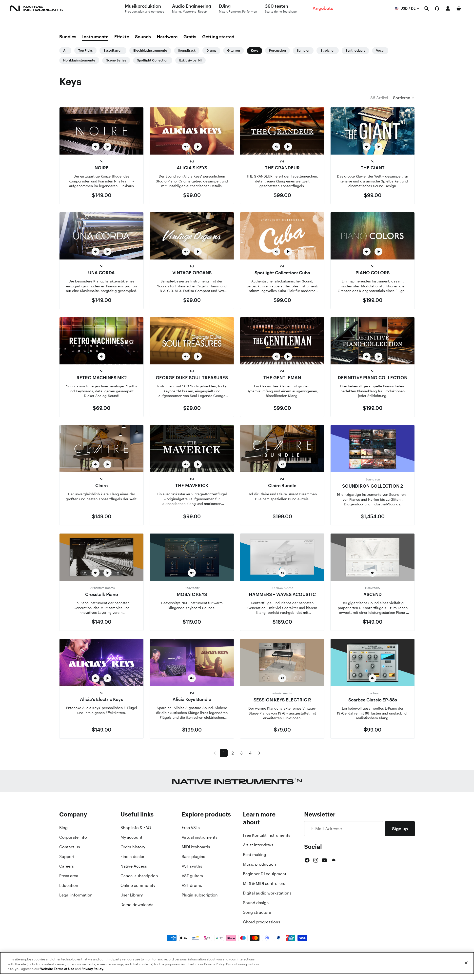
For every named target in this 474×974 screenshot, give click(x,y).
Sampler (303, 50)
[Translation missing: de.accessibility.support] (437, 8)
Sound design (256, 903)
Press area (68, 876)
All (65, 50)
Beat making (254, 854)
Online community (137, 885)
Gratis (189, 36)
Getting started (218, 36)
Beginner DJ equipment (264, 874)
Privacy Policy (92, 969)
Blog (63, 828)
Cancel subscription (139, 876)
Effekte (121, 36)
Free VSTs (191, 828)
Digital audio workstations (267, 893)
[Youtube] (324, 860)
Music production (259, 864)
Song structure (257, 912)
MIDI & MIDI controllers (264, 883)
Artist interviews (258, 845)
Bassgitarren (112, 50)
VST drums (192, 885)
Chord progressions (261, 922)
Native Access (133, 866)
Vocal (380, 50)
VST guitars (192, 876)
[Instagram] (316, 860)
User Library (131, 895)
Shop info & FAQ (135, 828)
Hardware (167, 36)
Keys (254, 50)
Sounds (143, 36)
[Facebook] (307, 860)
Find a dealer (132, 856)
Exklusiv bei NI (190, 60)
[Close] (466, 962)
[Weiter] (259, 753)
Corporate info (73, 837)
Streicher (327, 50)
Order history (132, 847)
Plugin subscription (200, 895)
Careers (66, 866)
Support (67, 856)
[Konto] (447, 8)
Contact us (69, 847)
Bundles (67, 36)
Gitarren (233, 50)
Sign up (400, 828)
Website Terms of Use (57, 969)
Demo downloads (136, 905)
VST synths (192, 866)
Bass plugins (193, 856)
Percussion (277, 50)
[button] (404, 97)
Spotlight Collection (152, 60)
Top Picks (85, 50)
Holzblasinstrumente (79, 60)
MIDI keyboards (196, 847)
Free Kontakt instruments (266, 835)
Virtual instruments (199, 837)
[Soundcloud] (333, 860)
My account (131, 837)
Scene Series (116, 60)
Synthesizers (355, 50)
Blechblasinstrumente (150, 50)
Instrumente (95, 36)
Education (68, 885)
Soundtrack (187, 50)
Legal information (76, 895)
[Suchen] (426, 8)
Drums (211, 50)
